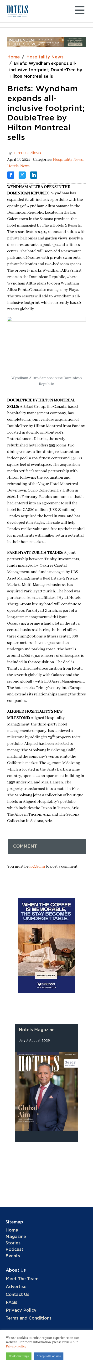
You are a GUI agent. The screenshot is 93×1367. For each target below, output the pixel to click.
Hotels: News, (18, 166)
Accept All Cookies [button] (49, 1356)
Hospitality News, (68, 159)
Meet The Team (22, 1279)
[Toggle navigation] (79, 11)
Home (13, 57)
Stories (13, 1243)
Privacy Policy (21, 1310)
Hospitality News (44, 57)
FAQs (11, 1302)
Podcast (14, 1250)
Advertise (16, 1287)
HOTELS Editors (26, 153)
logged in (37, 866)
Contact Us (17, 1295)
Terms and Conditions (29, 1318)
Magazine (15, 1237)
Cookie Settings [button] (19, 1356)
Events (12, 1256)
